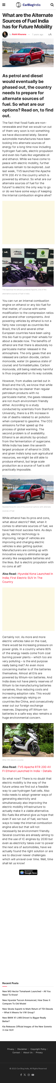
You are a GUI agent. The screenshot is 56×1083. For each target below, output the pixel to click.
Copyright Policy (38, 1049)
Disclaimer (22, 1049)
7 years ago (37, 34)
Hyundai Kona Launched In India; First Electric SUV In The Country (27, 577)
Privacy (10, 1049)
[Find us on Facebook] (21, 1075)
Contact (16, 1052)
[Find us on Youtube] (33, 1075)
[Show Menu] (3, 4)
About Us (28, 1052)
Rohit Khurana (19, 34)
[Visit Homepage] (28, 5)
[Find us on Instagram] (29, 1075)
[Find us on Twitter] (24, 1075)
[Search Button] (52, 4)
